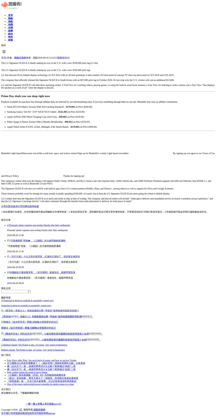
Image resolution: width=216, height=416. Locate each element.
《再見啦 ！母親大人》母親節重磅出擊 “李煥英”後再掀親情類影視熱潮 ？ (47, 316)
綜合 (10, 33)
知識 (10, 24)
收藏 (36, 206)
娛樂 (10, 30)
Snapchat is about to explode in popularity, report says (26, 305)
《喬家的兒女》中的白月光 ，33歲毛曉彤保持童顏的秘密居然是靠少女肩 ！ (51, 340)
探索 (10, 40)
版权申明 (43, 413)
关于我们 (6, 413)
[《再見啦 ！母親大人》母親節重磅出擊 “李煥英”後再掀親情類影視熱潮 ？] (40, 310)
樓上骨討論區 (47, 404)
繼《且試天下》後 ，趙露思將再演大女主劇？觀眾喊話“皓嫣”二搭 (41, 369)
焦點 (10, 21)
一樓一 (29, 404)
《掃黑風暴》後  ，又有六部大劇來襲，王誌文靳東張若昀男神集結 (41, 381)
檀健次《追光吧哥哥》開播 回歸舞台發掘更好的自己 (28, 328)
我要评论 (62, 57)
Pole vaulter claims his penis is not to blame (27, 372)
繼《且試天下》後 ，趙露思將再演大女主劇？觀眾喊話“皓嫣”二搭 (41, 366)
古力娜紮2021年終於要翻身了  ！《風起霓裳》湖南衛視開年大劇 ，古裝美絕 (46, 363)
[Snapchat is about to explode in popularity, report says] (27, 300)
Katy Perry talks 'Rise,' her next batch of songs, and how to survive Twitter (41, 360)
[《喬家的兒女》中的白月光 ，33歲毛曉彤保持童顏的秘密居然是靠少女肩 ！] (52, 334)
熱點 (10, 18)
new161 (57, 404)
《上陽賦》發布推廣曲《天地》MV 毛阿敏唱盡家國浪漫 (36, 375)
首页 (10, 15)
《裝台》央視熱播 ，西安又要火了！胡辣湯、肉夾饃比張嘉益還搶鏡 (42, 378)
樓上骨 (36, 404)
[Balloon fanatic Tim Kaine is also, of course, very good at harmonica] (34, 345)
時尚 (10, 37)
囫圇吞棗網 (20, 57)
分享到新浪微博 (9, 206)
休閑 (10, 27)
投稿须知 (24, 413)
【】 (20, 410)
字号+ (4, 57)
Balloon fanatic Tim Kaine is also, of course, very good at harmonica (33, 350)
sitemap (51, 413)
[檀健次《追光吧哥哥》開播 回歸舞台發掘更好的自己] (29, 322)
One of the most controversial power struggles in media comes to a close (40, 384)
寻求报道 (15, 413)
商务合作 (34, 413)
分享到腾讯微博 (26, 206)
